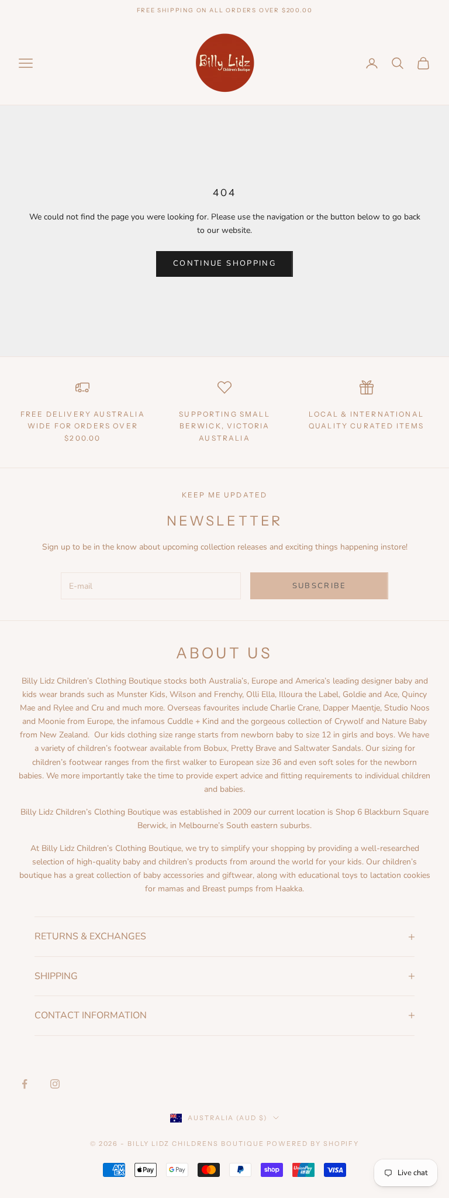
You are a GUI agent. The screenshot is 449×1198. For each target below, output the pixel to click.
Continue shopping (224, 263)
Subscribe (319, 586)
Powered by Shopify (313, 1143)
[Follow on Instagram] (55, 1084)
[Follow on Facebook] (24, 1084)
